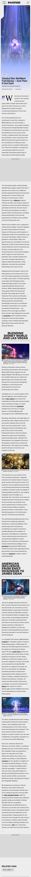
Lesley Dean (16, 652)
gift (13, 825)
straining (12, 554)
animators (5, 546)
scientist (5, 642)
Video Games (7, 870)
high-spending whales (11, 795)
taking (4, 686)
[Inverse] (14, 3)
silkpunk (17, 200)
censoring (6, 316)
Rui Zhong (9, 89)
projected (20, 406)
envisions (5, 761)
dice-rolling (10, 399)
